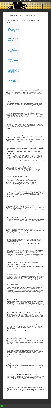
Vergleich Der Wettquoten (11, 41)
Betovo (9, 27)
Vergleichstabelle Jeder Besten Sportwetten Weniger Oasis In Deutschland (12, 67)
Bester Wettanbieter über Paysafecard (13, 73)
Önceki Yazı (7, 400)
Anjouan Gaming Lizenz (11, 74)
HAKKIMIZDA (30, 3)
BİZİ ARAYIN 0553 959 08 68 (25, 0)
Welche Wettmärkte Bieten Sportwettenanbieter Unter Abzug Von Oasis (13, 43)
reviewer (8, 16)
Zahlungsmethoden (10, 40)
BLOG (44, 3)
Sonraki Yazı (44, 400)
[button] (2, 406)
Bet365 (9, 28)
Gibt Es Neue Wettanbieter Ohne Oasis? (13, 62)
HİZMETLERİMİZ (35, 3)
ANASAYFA (25, 3)
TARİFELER (40, 3)
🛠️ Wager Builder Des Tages (12, 81)
